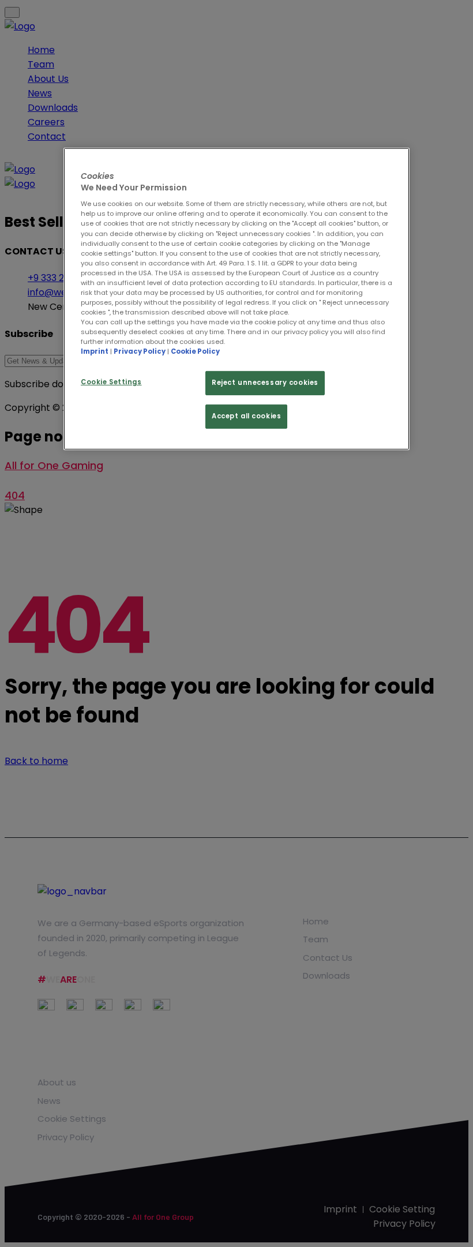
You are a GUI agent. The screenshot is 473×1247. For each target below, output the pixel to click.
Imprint (94, 351)
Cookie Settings (111, 382)
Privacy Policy (140, 351)
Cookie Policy (195, 351)
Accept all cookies (246, 416)
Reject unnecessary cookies (265, 382)
